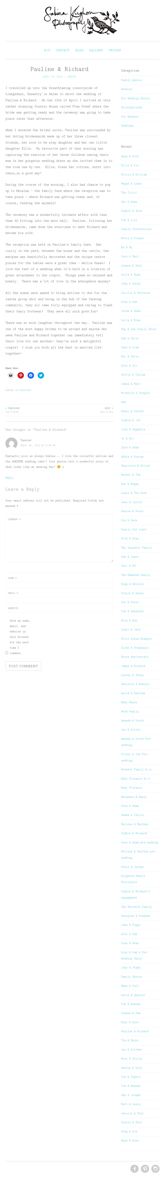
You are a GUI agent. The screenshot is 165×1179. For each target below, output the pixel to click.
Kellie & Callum (133, 375)
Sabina (72, 76)
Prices (115, 50)
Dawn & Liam (130, 347)
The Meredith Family (136, 907)
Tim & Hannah (130, 1086)
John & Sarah (130, 284)
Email (13, 593)
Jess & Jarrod (131, 502)
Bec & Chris (130, 356)
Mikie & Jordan (132, 867)
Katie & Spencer (133, 995)
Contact (63, 50)
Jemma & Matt (130, 384)
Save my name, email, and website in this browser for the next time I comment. (20, 637)
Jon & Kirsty (130, 729)
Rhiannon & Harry (134, 797)
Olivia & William (134, 174)
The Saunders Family (136, 548)
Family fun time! (134, 529)
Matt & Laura (130, 1104)
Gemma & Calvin (132, 815)
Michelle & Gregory (135, 393)
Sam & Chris (130, 338)
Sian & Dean (130, 943)
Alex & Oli (129, 366)
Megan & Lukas (131, 183)
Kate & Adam (130, 806)
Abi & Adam (129, 202)
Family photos (131, 80)
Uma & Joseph (130, 1095)
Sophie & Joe (130, 420)
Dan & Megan (130, 484)
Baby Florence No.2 (135, 779)
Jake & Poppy (130, 925)
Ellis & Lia (130, 165)
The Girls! (129, 192)
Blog (79, 50)
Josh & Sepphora (133, 429)
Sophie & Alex (131, 211)
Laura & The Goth (134, 493)
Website (13, 608)
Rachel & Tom (130, 475)
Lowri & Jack (130, 629)
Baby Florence (131, 788)
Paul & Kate (106, 410)
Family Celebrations (136, 229)
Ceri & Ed (128, 566)
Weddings (25, 390)
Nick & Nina (130, 538)
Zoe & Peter (130, 602)
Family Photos (131, 977)
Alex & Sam (129, 934)
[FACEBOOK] (134, 1169)
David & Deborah (133, 693)
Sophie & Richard (134, 833)
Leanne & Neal (131, 265)
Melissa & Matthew (134, 824)
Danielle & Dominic (135, 684)
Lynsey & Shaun (132, 675)
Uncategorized (131, 107)
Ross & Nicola (131, 1058)
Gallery (96, 50)
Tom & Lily (129, 220)
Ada (123, 402)
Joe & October (131, 1049)
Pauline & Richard (134, 1031)
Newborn (126, 89)
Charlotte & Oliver (135, 466)
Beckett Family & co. (137, 769)
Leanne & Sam (130, 1013)
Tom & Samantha (132, 611)
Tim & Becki (12, 410)
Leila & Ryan (130, 274)
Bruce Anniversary (134, 657)
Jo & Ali (127, 438)
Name (12, 578)
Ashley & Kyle (131, 1068)
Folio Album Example (136, 639)
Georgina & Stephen (135, 916)
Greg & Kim (129, 1131)
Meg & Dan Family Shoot (139, 329)
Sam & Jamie (130, 557)
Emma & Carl (130, 986)
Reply (9, 478)
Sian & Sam (129, 302)
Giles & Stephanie (134, 648)
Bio (47, 50)
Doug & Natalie (132, 584)
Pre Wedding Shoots (135, 98)
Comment (14, 519)
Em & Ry (126, 247)
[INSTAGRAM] (155, 1169)
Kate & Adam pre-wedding (139, 842)
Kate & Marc (130, 256)
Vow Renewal (130, 116)
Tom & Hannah (130, 1004)
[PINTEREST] (144, 1169)
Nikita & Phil (131, 1122)
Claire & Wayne (132, 593)
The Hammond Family (135, 575)
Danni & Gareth (132, 411)
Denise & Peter (132, 511)
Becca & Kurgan (132, 238)
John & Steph (130, 967)
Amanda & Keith (132, 720)
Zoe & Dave (129, 520)
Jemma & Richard (133, 666)
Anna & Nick (130, 156)
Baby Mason (129, 702)
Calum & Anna (130, 311)
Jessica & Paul (132, 1113)
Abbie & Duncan (132, 457)
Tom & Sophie (130, 1077)
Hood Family (130, 711)
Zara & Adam (130, 447)
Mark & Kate (130, 1140)
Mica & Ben (129, 620)
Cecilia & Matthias (135, 293)
